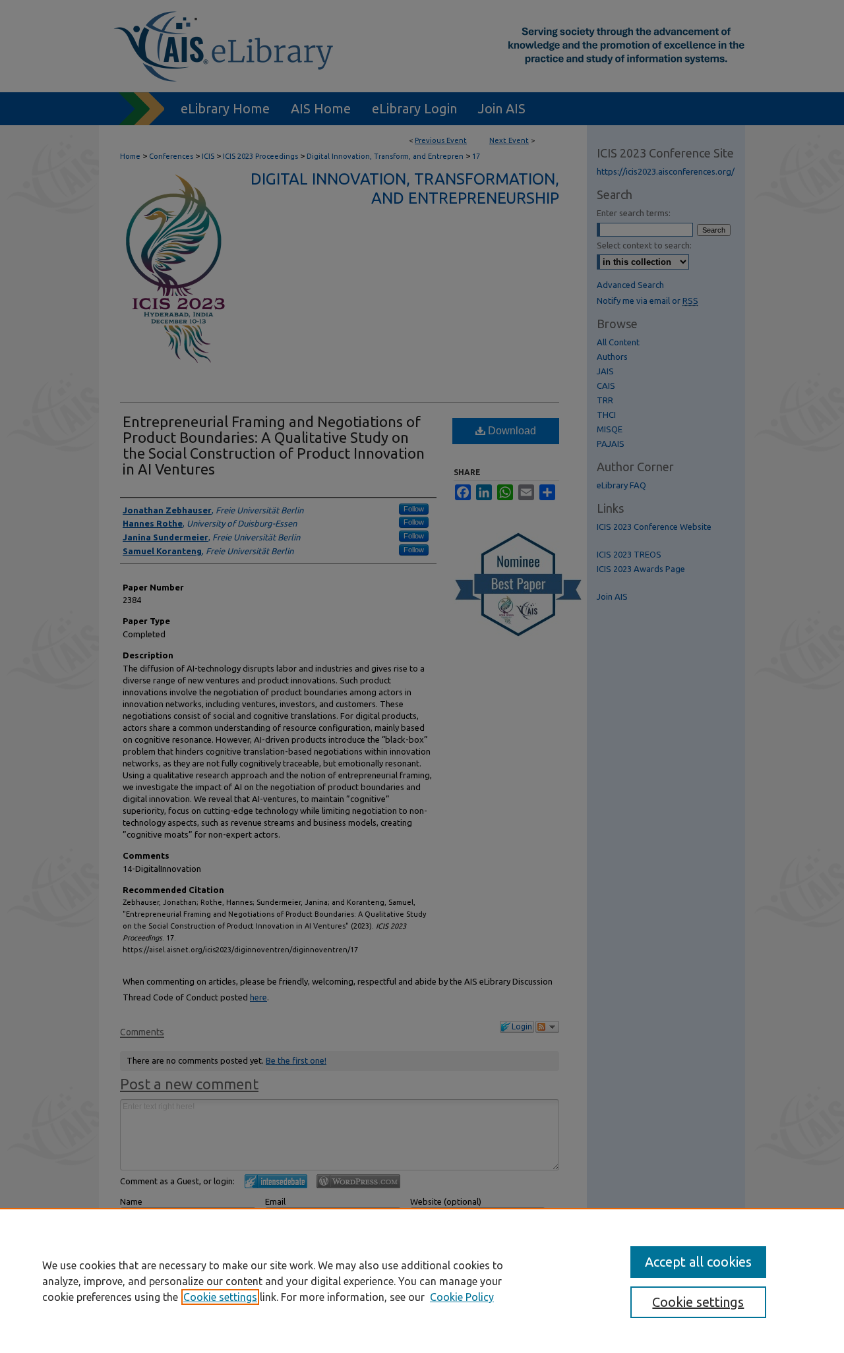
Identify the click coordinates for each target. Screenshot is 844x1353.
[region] (422, 1280)
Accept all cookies (698, 1261)
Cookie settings (220, 1297)
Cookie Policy (462, 1297)
